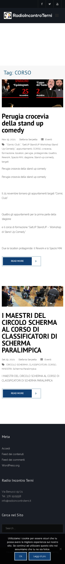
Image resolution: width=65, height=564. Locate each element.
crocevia (46, 148)
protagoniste (40, 153)
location (19, 153)
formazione (8, 153)
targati (5, 161)
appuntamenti (24, 148)
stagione (28, 157)
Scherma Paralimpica (24, 368)
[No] (60, 549)
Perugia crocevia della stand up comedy (25, 122)
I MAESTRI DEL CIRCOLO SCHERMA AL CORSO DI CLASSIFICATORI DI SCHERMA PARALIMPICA (29, 332)
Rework (6, 157)
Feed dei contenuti (13, 454)
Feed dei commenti (13, 459)
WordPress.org (11, 465)
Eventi (48, 139)
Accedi (6, 448)
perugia (29, 153)
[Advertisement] (32, 44)
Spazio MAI (17, 157)
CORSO (37, 148)
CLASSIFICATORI (38, 364)
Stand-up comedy (44, 157)
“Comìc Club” (13, 144)
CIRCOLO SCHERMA (17, 364)
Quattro (53, 153)
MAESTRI (7, 368)
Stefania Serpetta (28, 139)
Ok (20, 556)
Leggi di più (39, 556)
